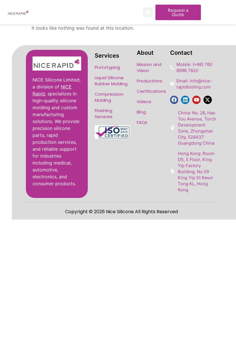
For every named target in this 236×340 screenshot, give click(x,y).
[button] (148, 12)
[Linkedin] (185, 100)
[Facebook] (174, 100)
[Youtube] (196, 100)
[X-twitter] (207, 100)
